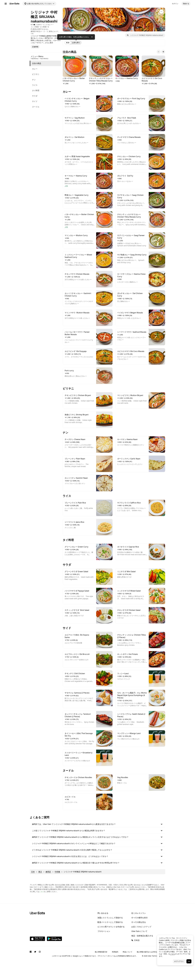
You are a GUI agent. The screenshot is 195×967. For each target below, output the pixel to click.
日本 (33, 871)
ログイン (175, 3)
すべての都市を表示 (139, 917)
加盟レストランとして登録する (110, 917)
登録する (186, 3)
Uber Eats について (139, 931)
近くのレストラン (138, 913)
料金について (127, 952)
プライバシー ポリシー (106, 956)
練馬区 (48, 871)
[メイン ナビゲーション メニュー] (5, 3)
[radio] (68, 42)
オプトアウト (179, 961)
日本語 (136, 940)
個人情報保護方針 (101, 952)
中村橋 (57, 871)
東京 (40, 871)
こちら (41, 891)
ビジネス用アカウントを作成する (111, 926)
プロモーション (104, 931)
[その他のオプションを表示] (161, 11)
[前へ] (159, 52)
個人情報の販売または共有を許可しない (151, 952)
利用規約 (115, 952)
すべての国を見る (138, 922)
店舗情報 (35, 47)
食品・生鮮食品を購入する (142, 935)
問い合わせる (103, 913)
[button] (97, 824)
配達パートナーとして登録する (110, 922)
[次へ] (163, 52)
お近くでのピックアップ (141, 926)
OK (189, 961)
